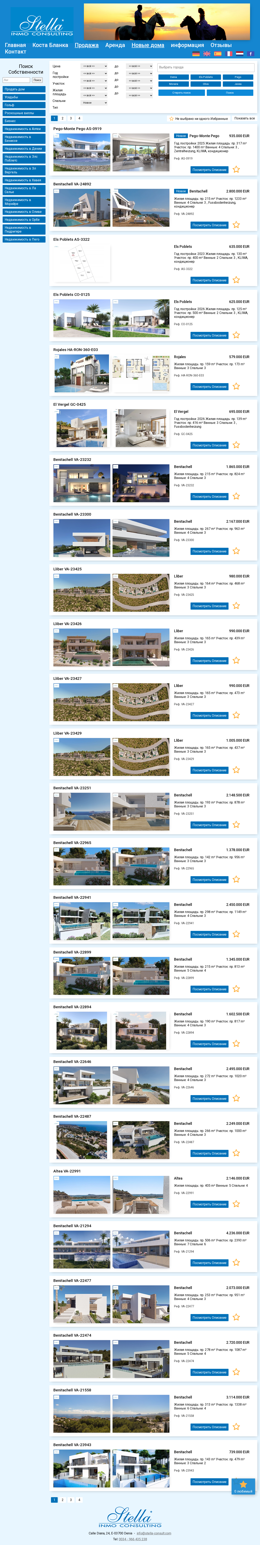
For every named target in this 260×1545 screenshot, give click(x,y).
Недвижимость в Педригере (18, 229)
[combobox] (206, 67)
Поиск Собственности (26, 69)
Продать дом (15, 89)
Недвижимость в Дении (23, 149)
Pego (238, 77)
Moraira (173, 83)
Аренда (115, 45)
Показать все (244, 118)
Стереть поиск (181, 92)
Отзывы (221, 45)
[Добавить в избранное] (236, 169)
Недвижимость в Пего (22, 239)
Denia (173, 77)
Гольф (9, 105)
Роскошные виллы (19, 113)
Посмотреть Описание (209, 170)
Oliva (206, 83)
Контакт (15, 51)
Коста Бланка (50, 45)
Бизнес (10, 121)
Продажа (87, 45)
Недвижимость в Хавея (23, 180)
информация (187, 45)
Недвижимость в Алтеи (23, 129)
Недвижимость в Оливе (23, 212)
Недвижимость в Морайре (18, 202)
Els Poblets (206, 77)
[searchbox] (206, 67)
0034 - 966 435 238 (133, 1539)
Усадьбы (11, 97)
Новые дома (148, 45)
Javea (238, 83)
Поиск (230, 92)
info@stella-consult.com (154, 1533)
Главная (15, 45)
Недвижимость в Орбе (22, 220)
